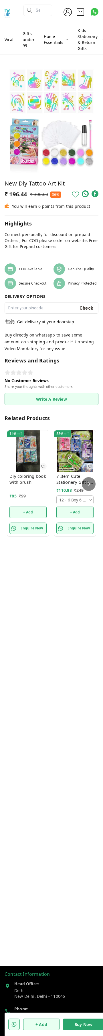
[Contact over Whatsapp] (94, 12)
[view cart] (80, 12)
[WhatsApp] (85, 193)
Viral (9, 39)
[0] (80, 12)
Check (86, 308)
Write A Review (51, 399)
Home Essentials (54, 39)
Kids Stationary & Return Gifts (88, 39)
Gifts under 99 (29, 39)
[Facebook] (95, 193)
